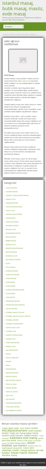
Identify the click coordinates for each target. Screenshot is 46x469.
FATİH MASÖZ (10, 297)
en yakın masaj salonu (16, 443)
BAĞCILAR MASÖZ (12, 222)
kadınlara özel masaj (23, 438)
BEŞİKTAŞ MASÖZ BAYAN (14, 248)
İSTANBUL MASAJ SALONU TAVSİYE (18, 316)
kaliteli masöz (31, 435)
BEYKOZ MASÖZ (11, 252)
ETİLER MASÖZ (11, 278)
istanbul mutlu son (34, 446)
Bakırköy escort (11, 229)
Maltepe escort (10, 346)
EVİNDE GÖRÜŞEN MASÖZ (15, 290)
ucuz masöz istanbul (29, 428)
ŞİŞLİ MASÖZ (10, 399)
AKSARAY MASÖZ (12, 192)
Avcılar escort (10, 210)
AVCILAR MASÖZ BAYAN (14, 207)
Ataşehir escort (11, 199)
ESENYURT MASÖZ (12, 275)
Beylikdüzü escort (11, 256)
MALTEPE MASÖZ (12, 350)
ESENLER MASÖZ (12, 271)
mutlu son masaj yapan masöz (24, 433)
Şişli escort (9, 395)
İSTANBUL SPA (11, 331)
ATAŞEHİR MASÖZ (12, 203)
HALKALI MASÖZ (11, 309)
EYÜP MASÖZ (10, 293)
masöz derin (28, 448)
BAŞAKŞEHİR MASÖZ (13, 233)
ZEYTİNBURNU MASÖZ (13, 410)
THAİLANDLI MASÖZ (13, 407)
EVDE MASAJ (10, 282)
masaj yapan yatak (10, 428)
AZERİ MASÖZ (10, 218)
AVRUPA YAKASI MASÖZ (14, 214)
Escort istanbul (10, 267)
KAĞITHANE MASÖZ (12, 343)
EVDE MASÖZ (10, 286)
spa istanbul (20, 445)
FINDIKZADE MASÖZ (13, 301)
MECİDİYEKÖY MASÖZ (13, 380)
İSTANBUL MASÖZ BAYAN (14, 324)
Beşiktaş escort (11, 244)
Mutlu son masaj (11, 384)
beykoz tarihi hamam (12, 435)
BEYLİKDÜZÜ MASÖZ (13, 260)
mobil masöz (26, 81)
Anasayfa (5, 34)
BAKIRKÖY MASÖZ (12, 226)
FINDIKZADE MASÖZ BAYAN (15, 305)
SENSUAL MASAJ (12, 392)
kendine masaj (9, 455)
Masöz (8, 365)
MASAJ (8, 354)
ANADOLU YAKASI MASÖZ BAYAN (17, 195)
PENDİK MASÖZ (11, 388)
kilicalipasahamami (14, 430)
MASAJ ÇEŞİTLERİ (12, 358)
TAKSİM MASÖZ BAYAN (13, 403)
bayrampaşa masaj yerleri (12, 448)
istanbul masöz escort (13, 327)
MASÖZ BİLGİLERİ (12, 373)
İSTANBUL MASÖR (12, 320)
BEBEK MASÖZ (11, 241)
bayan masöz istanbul (24, 452)
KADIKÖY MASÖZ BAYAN (14, 335)
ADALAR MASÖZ (11, 188)
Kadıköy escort (10, 339)
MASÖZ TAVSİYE (11, 376)
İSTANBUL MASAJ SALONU (15, 312)
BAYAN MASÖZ (11, 237)
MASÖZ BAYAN (11, 369)
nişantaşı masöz (10, 450)
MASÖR (8, 361)
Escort (8, 263)
